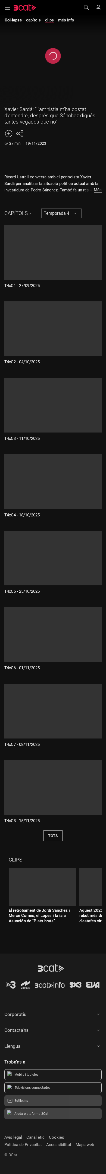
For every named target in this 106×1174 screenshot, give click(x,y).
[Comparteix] (19, 133)
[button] (53, 1013)
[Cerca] (89, 7)
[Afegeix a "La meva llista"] (8, 133)
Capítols (16, 213)
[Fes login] (98, 7)
